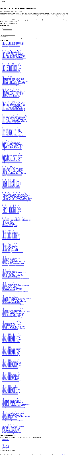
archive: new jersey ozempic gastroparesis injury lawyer (11, 309)
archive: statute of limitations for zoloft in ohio (9, 391)
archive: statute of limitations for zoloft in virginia (10, 394)
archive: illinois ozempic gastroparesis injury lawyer (10, 283)
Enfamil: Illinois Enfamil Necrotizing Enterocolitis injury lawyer (12, 88)
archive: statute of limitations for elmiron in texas (10, 340)
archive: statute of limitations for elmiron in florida (10, 332)
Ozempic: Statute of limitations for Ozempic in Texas (11, 158)
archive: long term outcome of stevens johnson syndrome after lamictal (13, 299)
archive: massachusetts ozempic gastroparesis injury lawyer (12, 302)
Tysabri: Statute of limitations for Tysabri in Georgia (10, 204)
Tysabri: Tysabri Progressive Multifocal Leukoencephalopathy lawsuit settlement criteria (16, 215)
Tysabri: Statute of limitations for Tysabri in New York (11, 207)
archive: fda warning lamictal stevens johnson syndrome (11, 269)
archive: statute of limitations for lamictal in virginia (10, 359)
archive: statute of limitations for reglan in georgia (10, 370)
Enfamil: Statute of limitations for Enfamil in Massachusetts (12, 98)
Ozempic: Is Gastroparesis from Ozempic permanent (10, 143)
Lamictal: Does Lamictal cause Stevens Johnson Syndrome (12, 106)
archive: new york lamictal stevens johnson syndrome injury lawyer (13, 315)
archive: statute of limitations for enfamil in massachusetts (11, 345)
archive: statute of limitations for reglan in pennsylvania (11, 376)
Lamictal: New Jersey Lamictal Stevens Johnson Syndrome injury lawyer (14, 118)
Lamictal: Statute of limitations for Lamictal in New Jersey (11, 129)
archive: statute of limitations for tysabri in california (10, 377)
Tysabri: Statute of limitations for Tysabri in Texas (10, 212)
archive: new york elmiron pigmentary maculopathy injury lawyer (13, 313)
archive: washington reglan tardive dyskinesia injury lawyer (12, 415)
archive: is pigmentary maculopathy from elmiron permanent (12, 289)
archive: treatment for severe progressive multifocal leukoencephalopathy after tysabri (16, 404)
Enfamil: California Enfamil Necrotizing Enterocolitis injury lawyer (13, 78)
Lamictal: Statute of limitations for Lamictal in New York (11, 131)
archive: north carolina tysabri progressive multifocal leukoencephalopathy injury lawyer (16, 319)
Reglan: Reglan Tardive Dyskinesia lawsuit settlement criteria (12, 174)
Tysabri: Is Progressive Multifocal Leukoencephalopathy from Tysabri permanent (15, 197)
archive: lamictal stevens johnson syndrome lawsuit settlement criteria (13, 294)
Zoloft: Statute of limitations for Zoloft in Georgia (10, 233)
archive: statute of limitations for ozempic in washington (11, 367)
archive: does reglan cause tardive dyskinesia (9, 260)
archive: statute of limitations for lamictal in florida (10, 352)
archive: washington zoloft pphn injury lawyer (9, 417)
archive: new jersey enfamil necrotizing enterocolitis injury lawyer (13, 307)
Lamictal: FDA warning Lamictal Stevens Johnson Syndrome (12, 107)
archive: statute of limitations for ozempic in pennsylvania (11, 365)
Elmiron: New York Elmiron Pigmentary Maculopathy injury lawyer (13, 57)
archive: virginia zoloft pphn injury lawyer (9, 412)
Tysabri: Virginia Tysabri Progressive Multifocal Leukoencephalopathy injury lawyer (16, 218)
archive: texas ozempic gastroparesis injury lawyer (10, 397)
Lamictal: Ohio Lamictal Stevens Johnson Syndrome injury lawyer (13, 120)
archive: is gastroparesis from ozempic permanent (10, 287)
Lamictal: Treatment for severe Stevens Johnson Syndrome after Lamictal (14, 136)
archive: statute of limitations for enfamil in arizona (10, 343)
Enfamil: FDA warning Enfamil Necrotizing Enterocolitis (11, 85)
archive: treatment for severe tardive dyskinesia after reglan (11, 406)
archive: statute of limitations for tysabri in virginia (10, 385)
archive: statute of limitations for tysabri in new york (10, 381)
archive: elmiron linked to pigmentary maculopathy (10, 264)
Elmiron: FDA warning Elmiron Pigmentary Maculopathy (11, 50)
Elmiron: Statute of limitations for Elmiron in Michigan (11, 64)
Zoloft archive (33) (5, 444)
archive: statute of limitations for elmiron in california (11, 331)
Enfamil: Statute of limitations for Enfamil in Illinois (10, 97)
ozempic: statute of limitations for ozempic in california (11, 428)
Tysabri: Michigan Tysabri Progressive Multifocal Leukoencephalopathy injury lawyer (16, 199)
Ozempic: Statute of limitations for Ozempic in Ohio (10, 156)
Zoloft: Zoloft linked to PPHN (7, 251)
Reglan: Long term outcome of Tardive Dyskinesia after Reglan (12, 168)
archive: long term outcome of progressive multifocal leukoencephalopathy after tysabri (16, 298)
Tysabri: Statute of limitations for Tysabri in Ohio (10, 210)
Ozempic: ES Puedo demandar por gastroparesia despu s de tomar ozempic (14, 139)
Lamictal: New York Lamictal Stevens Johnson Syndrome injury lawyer (14, 119)
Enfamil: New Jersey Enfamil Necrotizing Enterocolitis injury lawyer (13, 91)
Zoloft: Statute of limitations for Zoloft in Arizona (10, 232)
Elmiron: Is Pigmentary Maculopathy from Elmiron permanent (12, 54)
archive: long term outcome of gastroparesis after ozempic (11, 295)
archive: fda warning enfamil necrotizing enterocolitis (11, 268)
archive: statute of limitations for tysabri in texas (10, 384)
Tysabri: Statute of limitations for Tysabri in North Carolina (12, 208)
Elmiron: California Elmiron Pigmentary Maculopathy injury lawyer (13, 44)
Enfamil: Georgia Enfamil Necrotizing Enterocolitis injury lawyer (13, 87)
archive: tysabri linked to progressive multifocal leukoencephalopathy (13, 407)
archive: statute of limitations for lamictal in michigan (11, 355)
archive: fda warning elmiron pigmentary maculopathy (11, 267)
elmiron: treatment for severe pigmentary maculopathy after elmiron (13, 426)
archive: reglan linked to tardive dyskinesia (9, 330)
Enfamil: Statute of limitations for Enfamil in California (11, 96)
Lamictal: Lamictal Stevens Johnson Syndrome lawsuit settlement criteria (14, 112)
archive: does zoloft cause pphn (7, 262)
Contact (3, 5)
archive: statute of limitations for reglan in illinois (10, 371)
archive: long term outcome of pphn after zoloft (10, 297)
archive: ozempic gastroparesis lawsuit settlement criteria (11, 324)
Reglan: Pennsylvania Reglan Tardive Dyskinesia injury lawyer (12, 172)
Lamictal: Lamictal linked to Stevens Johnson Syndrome (11, 114)
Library (3, 4)
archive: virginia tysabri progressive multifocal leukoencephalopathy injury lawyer (15, 411)
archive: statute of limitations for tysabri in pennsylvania (11, 383)
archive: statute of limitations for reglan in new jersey (11, 374)
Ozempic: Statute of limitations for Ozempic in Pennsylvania (12, 157)
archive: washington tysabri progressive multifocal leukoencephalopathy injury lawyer (16, 416)
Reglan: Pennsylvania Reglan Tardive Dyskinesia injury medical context (14, 173)
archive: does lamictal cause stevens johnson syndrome (11, 258)
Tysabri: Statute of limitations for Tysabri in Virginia (10, 213)
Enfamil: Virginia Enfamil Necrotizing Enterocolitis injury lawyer (13, 103)
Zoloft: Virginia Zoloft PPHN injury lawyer (9, 247)
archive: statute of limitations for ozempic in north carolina (11, 363)
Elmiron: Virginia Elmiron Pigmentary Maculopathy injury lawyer (13, 75)
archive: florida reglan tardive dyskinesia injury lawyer (11, 277)
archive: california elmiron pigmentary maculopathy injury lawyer (13, 254)
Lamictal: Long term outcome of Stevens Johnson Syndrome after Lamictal (14, 115)
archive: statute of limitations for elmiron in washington (11, 342)
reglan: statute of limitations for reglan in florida (10, 433)
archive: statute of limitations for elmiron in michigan (10, 336)
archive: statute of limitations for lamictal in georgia (10, 353)
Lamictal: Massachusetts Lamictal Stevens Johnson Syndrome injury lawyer (14, 116)
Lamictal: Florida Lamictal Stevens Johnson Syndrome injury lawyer (13, 108)
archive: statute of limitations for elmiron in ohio (10, 338)
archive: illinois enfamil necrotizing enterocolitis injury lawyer (12, 281)
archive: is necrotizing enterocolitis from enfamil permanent (12, 288)
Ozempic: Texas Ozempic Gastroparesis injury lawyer (11, 160)
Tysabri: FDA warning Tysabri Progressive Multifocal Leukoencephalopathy (14, 194)
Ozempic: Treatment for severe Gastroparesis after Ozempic (12, 162)
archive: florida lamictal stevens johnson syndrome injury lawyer (12, 275)
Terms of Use (64, 454)
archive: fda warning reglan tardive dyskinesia (9, 271)
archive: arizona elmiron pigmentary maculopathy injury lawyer (12, 252)
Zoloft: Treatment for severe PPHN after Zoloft (10, 246)
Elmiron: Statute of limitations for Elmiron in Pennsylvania (11, 68)
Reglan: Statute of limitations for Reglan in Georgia (10, 179)
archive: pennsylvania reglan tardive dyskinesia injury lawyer (12, 327)
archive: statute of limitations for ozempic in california (11, 360)
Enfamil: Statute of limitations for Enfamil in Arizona (11, 95)
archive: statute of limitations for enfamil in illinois (10, 344)
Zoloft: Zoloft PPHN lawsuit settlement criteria (10, 249)
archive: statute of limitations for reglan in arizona (10, 368)
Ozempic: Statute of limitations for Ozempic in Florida (11, 153)
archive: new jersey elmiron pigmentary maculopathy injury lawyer (13, 306)
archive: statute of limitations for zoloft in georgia (10, 388)
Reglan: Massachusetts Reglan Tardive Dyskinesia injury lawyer (12, 169)
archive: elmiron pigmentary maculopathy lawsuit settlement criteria (13, 265)
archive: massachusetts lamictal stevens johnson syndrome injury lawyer (14, 301)
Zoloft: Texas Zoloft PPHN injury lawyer (9, 244)
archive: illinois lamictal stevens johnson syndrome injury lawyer (12, 282)
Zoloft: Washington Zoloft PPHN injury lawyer (10, 248)
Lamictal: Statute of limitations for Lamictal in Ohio (10, 133)
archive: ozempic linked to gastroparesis (8, 325)
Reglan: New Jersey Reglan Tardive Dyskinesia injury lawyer (12, 171)
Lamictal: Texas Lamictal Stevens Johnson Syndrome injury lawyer (13, 135)
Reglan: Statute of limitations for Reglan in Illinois (10, 180)
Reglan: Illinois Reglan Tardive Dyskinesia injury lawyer (11, 166)
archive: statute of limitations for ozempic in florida (10, 361)
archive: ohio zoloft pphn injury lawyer (8, 323)
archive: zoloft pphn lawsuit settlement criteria (9, 419)
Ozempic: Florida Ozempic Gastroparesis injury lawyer (11, 141)
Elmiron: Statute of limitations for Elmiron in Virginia (11, 70)
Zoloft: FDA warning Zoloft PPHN (8, 222)
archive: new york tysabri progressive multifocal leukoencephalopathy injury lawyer (16, 317)
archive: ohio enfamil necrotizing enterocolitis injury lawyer (12, 321)
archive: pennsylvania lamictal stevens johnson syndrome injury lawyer (13, 326)
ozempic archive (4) (5, 447)
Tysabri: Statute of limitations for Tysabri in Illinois (10, 205)
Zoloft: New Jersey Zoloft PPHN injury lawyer (10, 227)
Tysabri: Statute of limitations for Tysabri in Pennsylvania (11, 211)
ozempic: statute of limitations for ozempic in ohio (10, 429)
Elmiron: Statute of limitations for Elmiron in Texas (10, 69)
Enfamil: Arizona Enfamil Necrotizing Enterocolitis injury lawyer (13, 76)
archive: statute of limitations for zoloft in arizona (10, 387)
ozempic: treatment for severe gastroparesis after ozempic (11, 430)
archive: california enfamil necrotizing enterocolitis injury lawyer (12, 255)
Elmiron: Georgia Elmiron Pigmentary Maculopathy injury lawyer (13, 51)
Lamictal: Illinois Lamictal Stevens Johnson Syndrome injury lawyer (13, 110)
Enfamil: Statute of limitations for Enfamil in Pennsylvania (11, 100)
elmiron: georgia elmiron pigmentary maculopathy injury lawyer (12, 420)
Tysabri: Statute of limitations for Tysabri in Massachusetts (11, 206)
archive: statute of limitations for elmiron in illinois (10, 334)
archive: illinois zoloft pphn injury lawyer (9, 286)
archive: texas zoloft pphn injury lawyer (8, 399)
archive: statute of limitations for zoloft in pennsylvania (11, 392)
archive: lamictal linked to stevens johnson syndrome (10, 293)
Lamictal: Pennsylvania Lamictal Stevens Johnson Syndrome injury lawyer (14, 121)
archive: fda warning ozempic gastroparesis (9, 270)
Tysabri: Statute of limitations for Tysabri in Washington (11, 214)
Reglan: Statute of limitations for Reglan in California (11, 177)
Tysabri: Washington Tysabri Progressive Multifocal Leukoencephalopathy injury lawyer (16, 219)
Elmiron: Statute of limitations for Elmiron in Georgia (11, 61)
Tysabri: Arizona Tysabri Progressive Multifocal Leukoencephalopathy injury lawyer (16, 192)
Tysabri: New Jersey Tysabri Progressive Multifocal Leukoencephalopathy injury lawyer (16, 200)
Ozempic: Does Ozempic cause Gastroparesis (9, 138)
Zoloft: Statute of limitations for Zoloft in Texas (10, 240)
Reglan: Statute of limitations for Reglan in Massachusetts (11, 182)
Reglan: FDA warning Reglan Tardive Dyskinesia (10, 164)
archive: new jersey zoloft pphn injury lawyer (9, 312)
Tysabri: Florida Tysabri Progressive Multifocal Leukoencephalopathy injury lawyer (16, 195)
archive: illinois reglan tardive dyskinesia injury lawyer (11, 284)
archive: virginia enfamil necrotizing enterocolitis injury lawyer (12, 409)
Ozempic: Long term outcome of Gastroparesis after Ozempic (12, 144)
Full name (2, 27)
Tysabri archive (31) (5, 443)
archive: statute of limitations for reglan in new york (10, 375)
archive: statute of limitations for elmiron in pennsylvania (11, 339)
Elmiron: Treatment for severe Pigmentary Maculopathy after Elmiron (13, 74)
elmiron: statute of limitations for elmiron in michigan (11, 424)
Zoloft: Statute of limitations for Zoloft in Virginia (10, 241)
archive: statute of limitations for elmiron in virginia (10, 341)
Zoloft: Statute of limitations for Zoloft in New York (10, 235)
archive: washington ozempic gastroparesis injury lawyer (11, 414)
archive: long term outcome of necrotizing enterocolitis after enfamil (13, 296)
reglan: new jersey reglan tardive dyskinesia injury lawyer (11, 432)
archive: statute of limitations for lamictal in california (11, 351)
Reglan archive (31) (5, 442)
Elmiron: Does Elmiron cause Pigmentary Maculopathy (11, 45)
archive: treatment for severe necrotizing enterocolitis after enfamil (13, 401)
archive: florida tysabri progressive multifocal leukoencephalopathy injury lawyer (15, 278)
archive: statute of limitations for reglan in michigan (10, 373)
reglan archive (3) (5, 448)
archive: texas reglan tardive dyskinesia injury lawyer (11, 398)
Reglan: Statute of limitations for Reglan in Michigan (11, 185)
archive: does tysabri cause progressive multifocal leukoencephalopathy (13, 261)
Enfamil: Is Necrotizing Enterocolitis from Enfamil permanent (12, 89)
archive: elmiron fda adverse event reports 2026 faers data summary (13, 263)
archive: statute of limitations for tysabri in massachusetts (11, 380)
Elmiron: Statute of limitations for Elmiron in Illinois (10, 62)
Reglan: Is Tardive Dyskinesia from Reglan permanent (11, 167)
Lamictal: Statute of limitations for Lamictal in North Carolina (12, 132)
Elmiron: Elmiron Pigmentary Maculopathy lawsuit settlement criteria (13, 48)
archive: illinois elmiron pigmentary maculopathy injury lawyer (12, 280)
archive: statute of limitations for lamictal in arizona (10, 350)
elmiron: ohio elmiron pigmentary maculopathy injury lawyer (12, 423)
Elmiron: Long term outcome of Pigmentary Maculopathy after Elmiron (14, 55)
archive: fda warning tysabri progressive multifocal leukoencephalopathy (14, 272)
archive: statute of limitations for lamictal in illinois (10, 354)
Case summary (2, 35)
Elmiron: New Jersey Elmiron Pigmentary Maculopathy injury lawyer (13, 56)
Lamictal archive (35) (5, 441)
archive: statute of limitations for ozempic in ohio (10, 364)
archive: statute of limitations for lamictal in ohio (10, 358)
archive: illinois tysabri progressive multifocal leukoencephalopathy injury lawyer (15, 285)
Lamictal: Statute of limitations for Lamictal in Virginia (11, 134)
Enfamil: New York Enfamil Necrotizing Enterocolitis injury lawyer (13, 92)
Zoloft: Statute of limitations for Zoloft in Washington (11, 242)
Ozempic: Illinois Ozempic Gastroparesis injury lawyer (11, 142)
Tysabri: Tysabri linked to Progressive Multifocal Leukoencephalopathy (14, 217)
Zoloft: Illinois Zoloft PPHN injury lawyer (9, 223)
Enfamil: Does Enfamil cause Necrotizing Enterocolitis (11, 80)
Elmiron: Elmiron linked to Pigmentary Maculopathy (10, 49)
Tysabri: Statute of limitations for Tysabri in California (11, 203)
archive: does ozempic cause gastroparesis (9, 259)
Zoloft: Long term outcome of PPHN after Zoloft (10, 225)
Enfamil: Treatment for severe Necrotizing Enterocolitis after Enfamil (13, 102)
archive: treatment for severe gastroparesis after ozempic (11, 400)
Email (1, 28)
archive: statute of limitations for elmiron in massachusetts (11, 335)
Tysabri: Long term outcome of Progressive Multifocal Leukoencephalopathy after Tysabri (17, 198)
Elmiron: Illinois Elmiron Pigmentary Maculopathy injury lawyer (12, 53)
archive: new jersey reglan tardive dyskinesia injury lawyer (11, 310)
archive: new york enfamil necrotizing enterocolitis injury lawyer (12, 314)
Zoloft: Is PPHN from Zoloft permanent (8, 224)
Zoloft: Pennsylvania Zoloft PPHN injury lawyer (10, 231)
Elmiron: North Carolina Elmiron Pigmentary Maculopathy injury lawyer (14, 58)
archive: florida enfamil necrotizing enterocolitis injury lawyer (12, 274)
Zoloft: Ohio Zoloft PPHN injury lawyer (9, 229)
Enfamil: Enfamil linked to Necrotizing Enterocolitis (10, 84)
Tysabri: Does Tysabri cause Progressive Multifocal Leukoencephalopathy (14, 193)
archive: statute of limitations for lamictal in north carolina (11, 357)
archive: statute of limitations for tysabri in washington (11, 386)
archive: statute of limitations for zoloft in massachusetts (11, 389)
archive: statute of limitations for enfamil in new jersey (11, 346)
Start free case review (4, 36)
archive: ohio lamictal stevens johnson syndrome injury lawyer (12, 322)
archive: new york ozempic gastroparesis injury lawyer (11, 316)
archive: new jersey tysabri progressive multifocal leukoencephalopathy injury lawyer (16, 311)
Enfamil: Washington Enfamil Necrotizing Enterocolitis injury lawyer (13, 104)
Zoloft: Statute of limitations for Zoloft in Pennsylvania (11, 238)
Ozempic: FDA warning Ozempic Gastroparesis (10, 140)
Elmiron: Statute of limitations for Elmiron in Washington (11, 72)
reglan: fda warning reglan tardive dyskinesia (9, 431)
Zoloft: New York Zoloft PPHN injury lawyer (9, 228)
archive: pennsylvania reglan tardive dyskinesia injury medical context (13, 328)
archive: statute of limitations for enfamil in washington (11, 349)
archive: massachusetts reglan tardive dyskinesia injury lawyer (12, 303)
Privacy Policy (60, 454)
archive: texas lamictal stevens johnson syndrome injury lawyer (12, 396)
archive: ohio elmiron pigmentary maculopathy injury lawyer (12, 320)
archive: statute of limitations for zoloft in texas (10, 393)
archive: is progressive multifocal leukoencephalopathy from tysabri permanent (15, 291)
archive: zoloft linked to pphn (7, 418)
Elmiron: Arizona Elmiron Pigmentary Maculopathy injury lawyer (13, 42)
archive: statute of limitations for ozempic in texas (10, 366)
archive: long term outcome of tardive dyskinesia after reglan (12, 300)
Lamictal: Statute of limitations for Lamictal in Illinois (11, 127)
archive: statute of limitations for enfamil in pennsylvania (11, 348)
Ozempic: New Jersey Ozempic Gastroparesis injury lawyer (12, 146)
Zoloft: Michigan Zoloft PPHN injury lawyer (9, 226)
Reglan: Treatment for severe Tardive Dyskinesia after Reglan (12, 190)
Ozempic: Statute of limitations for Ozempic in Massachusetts (12, 154)
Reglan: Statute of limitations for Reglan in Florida (10, 178)
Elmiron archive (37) (5, 439)
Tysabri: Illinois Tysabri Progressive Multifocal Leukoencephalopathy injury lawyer (15, 196)
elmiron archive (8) (5, 446)
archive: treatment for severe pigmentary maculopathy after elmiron (13, 402)
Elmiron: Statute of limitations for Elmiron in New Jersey (11, 65)
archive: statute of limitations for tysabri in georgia (10, 378)
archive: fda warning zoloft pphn (7, 273)
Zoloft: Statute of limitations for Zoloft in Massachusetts (11, 234)
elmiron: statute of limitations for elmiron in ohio (10, 425)
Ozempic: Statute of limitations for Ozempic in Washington (12, 159)
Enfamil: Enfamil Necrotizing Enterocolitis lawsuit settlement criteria (13, 82)
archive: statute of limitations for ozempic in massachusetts (11, 362)
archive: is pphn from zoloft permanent (8, 290)
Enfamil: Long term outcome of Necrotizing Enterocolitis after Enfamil (13, 90)
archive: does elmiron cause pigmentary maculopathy (11, 256)
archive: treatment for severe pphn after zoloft (9, 403)
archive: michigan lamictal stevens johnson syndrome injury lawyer (13, 304)
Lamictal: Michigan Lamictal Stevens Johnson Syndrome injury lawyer (13, 117)
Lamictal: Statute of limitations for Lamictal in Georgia (11, 125)
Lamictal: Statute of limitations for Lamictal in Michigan (11, 128)
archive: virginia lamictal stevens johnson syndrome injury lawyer (13, 410)
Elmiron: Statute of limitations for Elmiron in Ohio (10, 66)
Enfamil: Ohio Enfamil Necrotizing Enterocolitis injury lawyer (12, 94)
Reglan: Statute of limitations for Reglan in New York (11, 188)
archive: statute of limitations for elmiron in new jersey (11, 337)
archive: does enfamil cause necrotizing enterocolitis (10, 257)
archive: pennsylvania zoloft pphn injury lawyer (10, 329)
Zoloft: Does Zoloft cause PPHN (7, 221)
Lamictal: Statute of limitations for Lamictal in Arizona (11, 122)
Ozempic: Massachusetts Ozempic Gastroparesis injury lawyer (12, 145)
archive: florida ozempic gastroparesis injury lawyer (10, 276)
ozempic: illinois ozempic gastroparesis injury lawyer (11, 427)
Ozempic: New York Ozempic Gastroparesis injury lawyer (11, 148)
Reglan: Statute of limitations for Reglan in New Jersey (11, 187)
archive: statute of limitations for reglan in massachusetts (11, 372)
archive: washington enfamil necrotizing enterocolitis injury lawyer (13, 413)
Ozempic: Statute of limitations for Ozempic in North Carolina (12, 155)
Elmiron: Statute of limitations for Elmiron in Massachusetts (12, 63)
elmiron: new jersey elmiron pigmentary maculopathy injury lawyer (13, 422)
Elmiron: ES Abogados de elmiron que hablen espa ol (11, 46)
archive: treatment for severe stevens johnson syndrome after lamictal (13, 405)
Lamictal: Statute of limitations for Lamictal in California (11, 123)
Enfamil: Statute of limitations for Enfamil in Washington (11, 101)
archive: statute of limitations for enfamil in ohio (10, 347)
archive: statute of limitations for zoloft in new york (10, 390)
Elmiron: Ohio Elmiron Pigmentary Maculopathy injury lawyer (12, 59)
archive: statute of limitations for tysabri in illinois (10, 379)
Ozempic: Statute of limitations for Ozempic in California (11, 151)
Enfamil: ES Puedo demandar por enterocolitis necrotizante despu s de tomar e (15, 81)
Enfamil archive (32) (5, 440)
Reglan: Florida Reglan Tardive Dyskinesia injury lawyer (11, 165)
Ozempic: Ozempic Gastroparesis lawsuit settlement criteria (12, 149)
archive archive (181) (5, 445)
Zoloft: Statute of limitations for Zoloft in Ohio (9, 236)
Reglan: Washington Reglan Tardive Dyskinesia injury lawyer (12, 191)
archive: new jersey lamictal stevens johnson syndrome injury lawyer (13, 308)
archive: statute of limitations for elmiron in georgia (10, 333)
